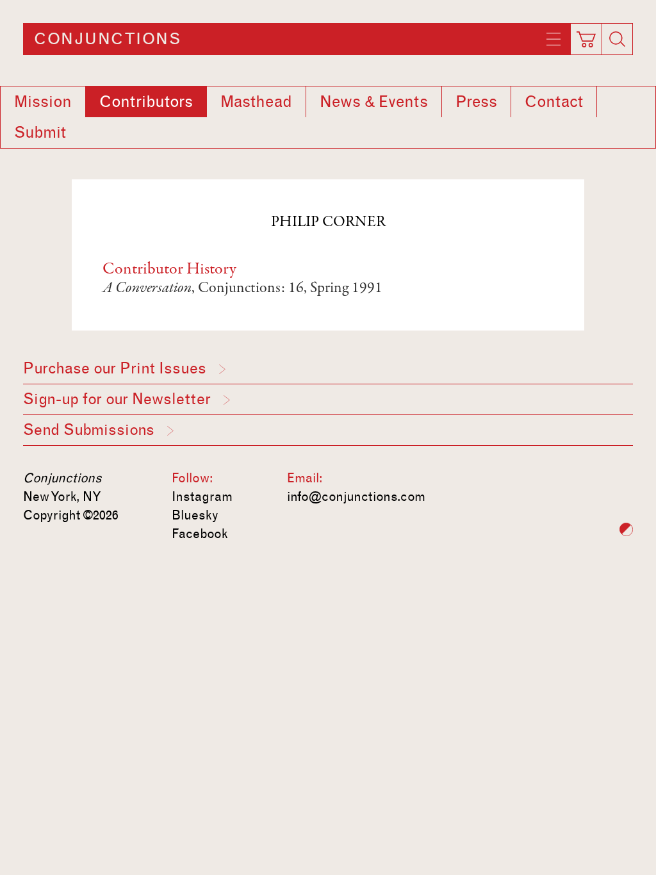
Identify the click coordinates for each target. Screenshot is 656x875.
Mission (43, 101)
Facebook (200, 533)
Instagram (202, 496)
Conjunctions (107, 39)
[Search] (617, 39)
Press (476, 101)
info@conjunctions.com (356, 496)
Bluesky (195, 515)
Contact (554, 101)
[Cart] (586, 35)
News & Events (374, 101)
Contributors (146, 101)
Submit (40, 132)
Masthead (256, 101)
